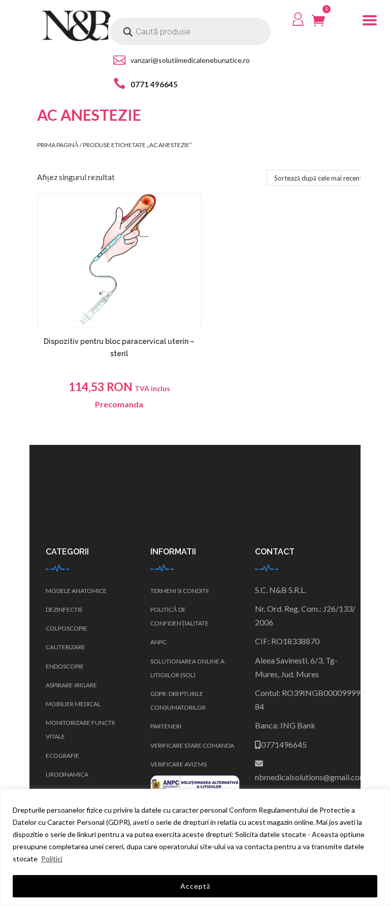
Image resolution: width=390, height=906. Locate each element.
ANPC (158, 642)
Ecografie (62, 755)
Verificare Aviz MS (178, 764)
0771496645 (284, 744)
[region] (195, 847)
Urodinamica (67, 774)
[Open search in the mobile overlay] (190, 31)
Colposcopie (66, 628)
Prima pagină (58, 145)
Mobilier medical (73, 704)
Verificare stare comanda (192, 745)
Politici (51, 858)
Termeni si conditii (179, 591)
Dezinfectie (64, 609)
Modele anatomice (76, 591)
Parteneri (165, 726)
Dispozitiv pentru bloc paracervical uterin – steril (119, 347)
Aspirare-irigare (71, 685)
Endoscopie (65, 666)
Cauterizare (65, 647)
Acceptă (195, 886)
